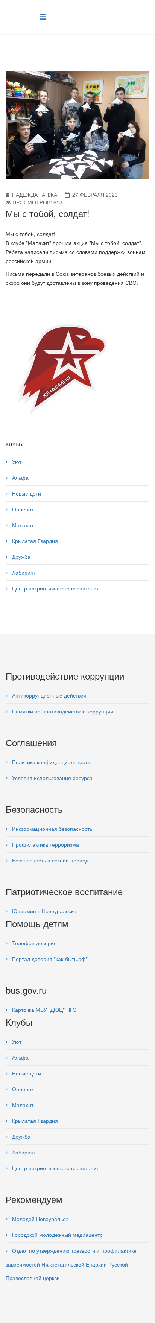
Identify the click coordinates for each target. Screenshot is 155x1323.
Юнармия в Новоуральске (43, 911)
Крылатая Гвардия (34, 540)
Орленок (22, 509)
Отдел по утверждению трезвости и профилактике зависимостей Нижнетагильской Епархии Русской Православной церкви (71, 1264)
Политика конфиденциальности (50, 762)
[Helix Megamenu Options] (43, 16)
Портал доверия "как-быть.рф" (49, 959)
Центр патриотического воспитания (55, 588)
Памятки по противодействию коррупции (62, 711)
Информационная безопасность (51, 828)
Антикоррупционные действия (49, 695)
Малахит (22, 525)
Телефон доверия (34, 943)
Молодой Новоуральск (39, 1219)
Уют (16, 461)
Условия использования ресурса (52, 778)
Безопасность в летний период (49, 860)
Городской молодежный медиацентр (57, 1234)
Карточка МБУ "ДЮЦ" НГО (44, 1009)
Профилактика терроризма (45, 844)
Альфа (20, 477)
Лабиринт (23, 572)
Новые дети (26, 493)
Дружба (20, 556)
